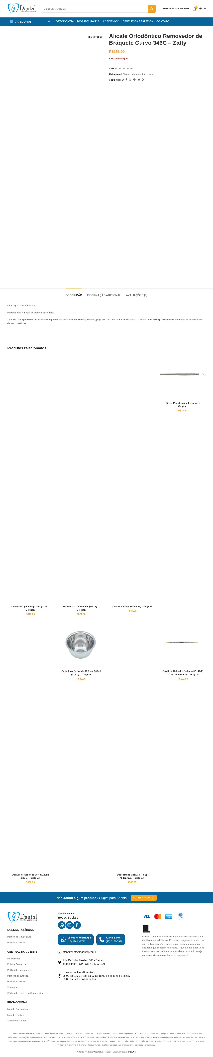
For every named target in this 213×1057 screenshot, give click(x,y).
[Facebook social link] (126, 79)
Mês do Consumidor (18, 1009)
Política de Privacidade (19, 936)
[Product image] (30, 479)
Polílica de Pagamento (19, 970)
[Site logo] (21, 8)
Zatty (150, 74)
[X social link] (130, 79)
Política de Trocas (16, 942)
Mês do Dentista (15, 1015)
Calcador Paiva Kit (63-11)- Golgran (132, 606)
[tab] (74, 294)
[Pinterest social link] (134, 79)
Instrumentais (139, 74)
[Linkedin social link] (139, 79)
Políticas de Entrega (17, 975)
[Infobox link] (76, 939)
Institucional (13, 958)
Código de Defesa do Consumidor (25, 993)
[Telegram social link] (143, 79)
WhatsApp (12, 987)
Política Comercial (16, 964)
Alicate (126, 74)
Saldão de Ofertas (16, 1020)
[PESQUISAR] (152, 9)
